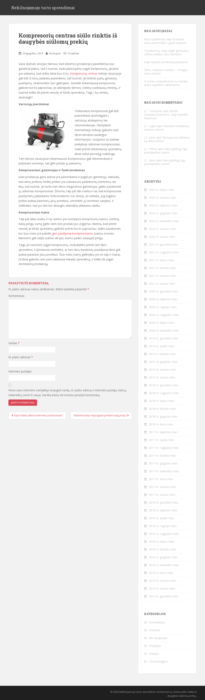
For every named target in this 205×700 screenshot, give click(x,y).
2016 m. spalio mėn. (162, 518)
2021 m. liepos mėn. (162, 260)
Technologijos (158, 661)
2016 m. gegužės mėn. (163, 557)
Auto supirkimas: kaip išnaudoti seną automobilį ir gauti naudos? (165, 41)
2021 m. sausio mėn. (162, 283)
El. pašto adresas (20, 357)
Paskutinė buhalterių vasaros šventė (166, 128)
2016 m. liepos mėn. (162, 541)
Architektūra (157, 622)
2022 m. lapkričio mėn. (163, 205)
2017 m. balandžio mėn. (164, 471)
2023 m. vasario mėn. (163, 197)
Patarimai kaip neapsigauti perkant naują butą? (100, 415)
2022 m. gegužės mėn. (163, 213)
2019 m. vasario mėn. (163, 369)
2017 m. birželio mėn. (162, 455)
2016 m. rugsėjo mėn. (163, 526)
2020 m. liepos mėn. (162, 323)
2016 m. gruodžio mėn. (164, 502)
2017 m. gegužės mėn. (163, 463)
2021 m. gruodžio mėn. (164, 244)
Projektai (73, 53)
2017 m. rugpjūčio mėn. (164, 448)
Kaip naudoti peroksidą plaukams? (166, 62)
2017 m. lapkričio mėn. (163, 432)
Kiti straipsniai (158, 638)
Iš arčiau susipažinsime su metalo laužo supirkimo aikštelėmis (166, 83)
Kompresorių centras (83, 73)
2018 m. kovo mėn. (161, 424)
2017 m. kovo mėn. (161, 479)
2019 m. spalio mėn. (162, 346)
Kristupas (55, 53)
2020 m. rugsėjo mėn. (163, 307)
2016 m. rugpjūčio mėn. (164, 534)
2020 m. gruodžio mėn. (164, 291)
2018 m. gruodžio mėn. (164, 385)
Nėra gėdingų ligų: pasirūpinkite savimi (166, 150)
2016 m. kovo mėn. (161, 573)
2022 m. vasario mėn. (163, 229)
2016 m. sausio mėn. (162, 588)
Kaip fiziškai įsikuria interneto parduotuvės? (38, 415)
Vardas (14, 343)
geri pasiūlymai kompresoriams (72, 233)
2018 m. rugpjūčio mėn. (164, 393)
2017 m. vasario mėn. (163, 487)
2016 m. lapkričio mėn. (163, 510)
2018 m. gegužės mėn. (163, 416)
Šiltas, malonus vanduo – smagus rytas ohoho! (166, 71)
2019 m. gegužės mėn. (163, 362)
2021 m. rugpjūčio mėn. (164, 252)
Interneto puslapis (20, 371)
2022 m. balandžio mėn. (164, 221)
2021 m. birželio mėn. (162, 268)
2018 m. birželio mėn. (162, 409)
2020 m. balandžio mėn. (164, 330)
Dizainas (154, 630)
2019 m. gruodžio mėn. (164, 338)
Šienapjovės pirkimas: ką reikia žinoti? (167, 139)
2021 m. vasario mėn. (163, 276)
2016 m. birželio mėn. (162, 549)
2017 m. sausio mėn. (162, 495)
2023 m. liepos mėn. (162, 190)
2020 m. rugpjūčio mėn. (164, 315)
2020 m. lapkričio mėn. (163, 299)
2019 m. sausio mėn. (162, 377)
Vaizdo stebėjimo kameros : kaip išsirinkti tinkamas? (166, 114)
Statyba (154, 653)
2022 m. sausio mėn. (162, 237)
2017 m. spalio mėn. (162, 440)
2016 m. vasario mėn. (163, 581)
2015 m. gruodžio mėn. (164, 596)
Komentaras (16, 296)
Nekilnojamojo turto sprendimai (43, 7)
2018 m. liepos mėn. (162, 401)
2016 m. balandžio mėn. (164, 565)
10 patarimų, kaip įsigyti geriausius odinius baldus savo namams (166, 52)
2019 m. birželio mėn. (162, 354)
